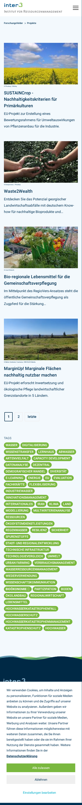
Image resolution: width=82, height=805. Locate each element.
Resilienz (39, 530)
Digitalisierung (34, 445)
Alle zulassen (41, 768)
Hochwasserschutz (22, 615)
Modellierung (17, 510)
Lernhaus (46, 452)
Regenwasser (16, 530)
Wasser (11, 445)
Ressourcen (15, 517)
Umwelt (54, 556)
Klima (53, 504)
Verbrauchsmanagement (54, 562)
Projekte (31, 23)
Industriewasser (19, 491)
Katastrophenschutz (23, 628)
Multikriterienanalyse (51, 510)
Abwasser (66, 452)
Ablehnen (41, 779)
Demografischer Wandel (25, 471)
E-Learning (14, 478)
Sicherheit (60, 530)
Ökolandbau (16, 595)
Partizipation (45, 589)
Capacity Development (52, 458)
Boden (66, 589)
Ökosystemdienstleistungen (29, 523)
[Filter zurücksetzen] (28, 589)
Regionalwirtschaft (47, 595)
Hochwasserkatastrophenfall (31, 608)
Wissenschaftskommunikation (30, 582)
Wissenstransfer (20, 452)
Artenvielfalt (17, 458)
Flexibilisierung (42, 484)
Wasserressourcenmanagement (32, 569)
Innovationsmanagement (26, 497)
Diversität (58, 471)
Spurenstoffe (17, 536)
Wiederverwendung (21, 575)
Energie (34, 478)
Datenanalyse (17, 465)
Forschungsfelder (13, 23)
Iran (41, 504)
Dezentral (41, 465)
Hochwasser (55, 628)
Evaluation (63, 478)
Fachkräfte (15, 484)
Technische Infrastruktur (27, 549)
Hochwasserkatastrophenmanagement (38, 621)
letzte (32, 417)
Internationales (19, 504)
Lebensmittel (17, 602)
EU (47, 478)
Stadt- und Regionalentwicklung (32, 543)
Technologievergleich (24, 556)
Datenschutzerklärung (22, 756)
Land (67, 504)
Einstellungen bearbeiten (39, 792)
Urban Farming (18, 562)
